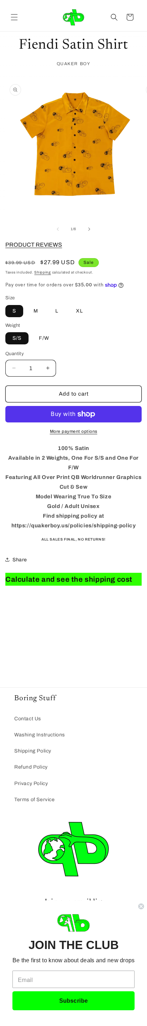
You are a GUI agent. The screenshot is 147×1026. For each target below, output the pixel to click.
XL (79, 311)
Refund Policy (31, 767)
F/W (44, 338)
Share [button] (19, 559)
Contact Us (27, 718)
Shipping (42, 272)
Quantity (14, 353)
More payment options (73, 431)
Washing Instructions (39, 734)
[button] (14, 17)
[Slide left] (58, 229)
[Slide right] (89, 229)
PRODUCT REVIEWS (33, 245)
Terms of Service (34, 799)
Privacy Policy (31, 783)
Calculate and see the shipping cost (68, 579)
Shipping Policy (32, 751)
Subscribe (73, 1000)
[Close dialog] (141, 906)
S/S (16, 338)
